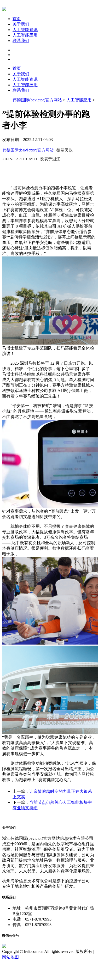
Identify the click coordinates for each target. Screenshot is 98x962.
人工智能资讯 (25, 29)
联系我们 (21, 40)
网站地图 (10, 957)
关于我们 (21, 24)
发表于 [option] (50, 158)
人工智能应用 (25, 35)
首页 (17, 18)
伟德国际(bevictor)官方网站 (37, 100)
